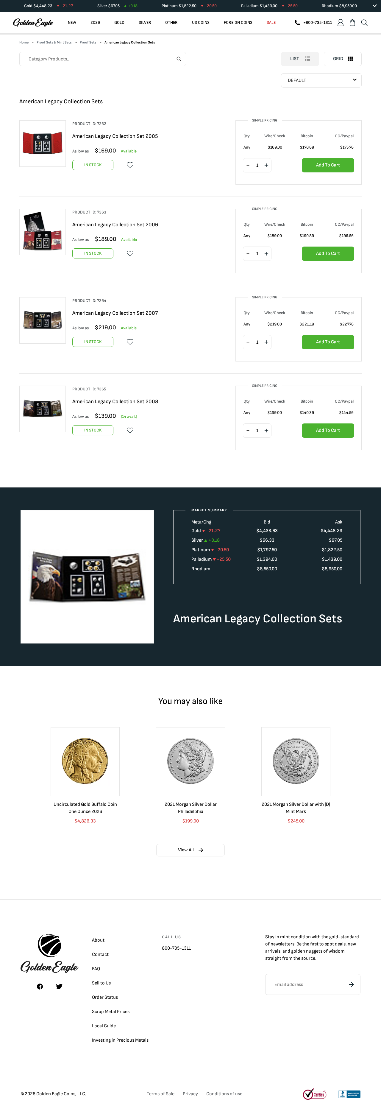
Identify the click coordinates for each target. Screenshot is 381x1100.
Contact (100, 954)
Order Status (105, 997)
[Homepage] (33, 22)
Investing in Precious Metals (120, 1040)
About (98, 940)
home (24, 42)
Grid (338, 59)
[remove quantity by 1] (248, 166)
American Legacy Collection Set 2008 (115, 401)
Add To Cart (328, 165)
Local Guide (104, 1026)
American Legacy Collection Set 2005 (115, 136)
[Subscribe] (351, 984)
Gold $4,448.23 (48, 5)
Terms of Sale (160, 1094)
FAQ (96, 969)
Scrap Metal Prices (110, 1012)
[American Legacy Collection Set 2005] (45, 143)
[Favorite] (130, 165)
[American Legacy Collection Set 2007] (45, 320)
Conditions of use (224, 1094)
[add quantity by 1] (266, 166)
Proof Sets (88, 42)
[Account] (340, 22)
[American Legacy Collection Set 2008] (45, 409)
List (294, 59)
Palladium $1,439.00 (269, 5)
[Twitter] (59, 987)
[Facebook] (40, 987)
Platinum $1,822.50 (189, 5)
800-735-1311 (176, 948)
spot (329, 944)
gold (333, 937)
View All (186, 850)
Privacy (190, 1094)
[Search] (364, 22)
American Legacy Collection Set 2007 (115, 313)
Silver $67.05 (117, 5)
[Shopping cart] (352, 22)
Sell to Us (101, 983)
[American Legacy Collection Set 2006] (45, 232)
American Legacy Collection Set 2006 (115, 225)
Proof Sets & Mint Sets (54, 42)
